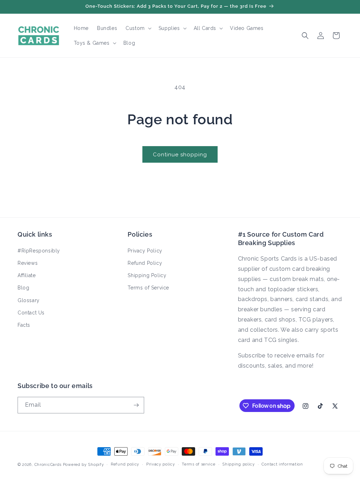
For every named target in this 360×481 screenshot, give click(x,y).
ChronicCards (48, 464)
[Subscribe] (136, 405)
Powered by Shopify (83, 464)
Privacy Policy (145, 251)
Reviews (28, 263)
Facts (24, 325)
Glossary (29, 300)
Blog (23, 288)
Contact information (282, 464)
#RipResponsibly (39, 251)
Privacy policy (160, 464)
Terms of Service (148, 288)
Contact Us (31, 313)
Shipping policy (238, 464)
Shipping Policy (147, 275)
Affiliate (27, 275)
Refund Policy (145, 263)
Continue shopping (180, 154)
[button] (137, 28)
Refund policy (125, 464)
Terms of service (198, 464)
